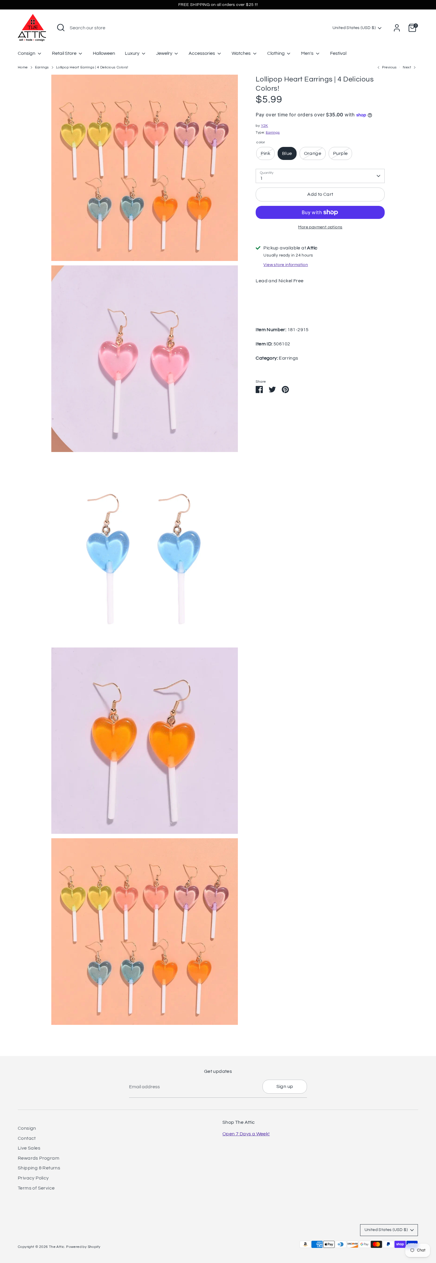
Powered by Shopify (83, 1247)
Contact (27, 1138)
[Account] (397, 28)
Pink (265, 153)
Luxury (132, 53)
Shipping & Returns (39, 1168)
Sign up (284, 1086)
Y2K (264, 126)
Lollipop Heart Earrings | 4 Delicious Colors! (92, 67)
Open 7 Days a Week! (246, 1133)
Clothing (276, 53)
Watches (242, 53)
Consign (27, 53)
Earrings (42, 67)
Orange (312, 153)
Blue (287, 153)
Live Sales (29, 1148)
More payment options (320, 227)
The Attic (57, 1247)
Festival (338, 53)
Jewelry (164, 53)
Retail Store (64, 53)
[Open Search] (61, 27)
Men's (307, 53)
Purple (340, 153)
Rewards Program (38, 1158)
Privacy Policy (33, 1178)
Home (23, 67)
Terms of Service (36, 1188)
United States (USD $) (353, 28)
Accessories (202, 53)
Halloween (104, 53)
